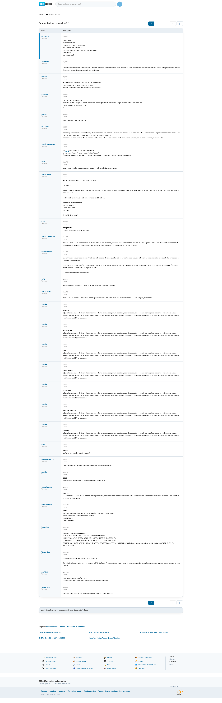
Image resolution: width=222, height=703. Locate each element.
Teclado (110, 661)
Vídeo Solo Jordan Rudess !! (99, 632)
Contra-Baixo (81, 661)
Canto (48, 665)
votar (65, 64)
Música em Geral (51, 658)
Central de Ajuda (74, 691)
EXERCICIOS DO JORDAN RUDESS (52, 638)
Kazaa (68, 150)
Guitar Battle (111, 668)
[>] (180, 23)
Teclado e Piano (54, 15)
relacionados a (66, 627)
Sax (108, 665)
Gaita (78, 665)
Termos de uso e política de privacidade (114, 691)
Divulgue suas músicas (84, 668)
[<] (173, 23)
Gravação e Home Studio (147, 665)
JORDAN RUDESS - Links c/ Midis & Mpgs (153, 632)
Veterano (44, 38)
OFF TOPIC (142, 668)
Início (41, 15)
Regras (44, 691)
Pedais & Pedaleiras (145, 658)
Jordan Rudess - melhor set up (50, 632)
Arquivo (52, 691)
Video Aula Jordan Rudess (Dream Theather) (104, 638)
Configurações (90, 691)
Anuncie (62, 691)
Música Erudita (51, 668)
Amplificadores (51, 661)
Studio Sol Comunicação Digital (180, 692)
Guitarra (79, 658)
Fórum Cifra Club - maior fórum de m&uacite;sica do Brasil (45, 4)
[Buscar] (119, 4)
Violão (109, 658)
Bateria (140, 661)
